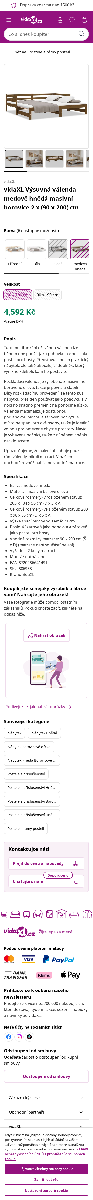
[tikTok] (29, 1036)
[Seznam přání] (72, 19)
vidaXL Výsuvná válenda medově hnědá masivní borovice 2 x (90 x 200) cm (41, 198)
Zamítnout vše (46, 1179)
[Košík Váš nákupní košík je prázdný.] (84, 19)
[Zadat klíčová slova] (81, 34)
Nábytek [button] (14, 733)
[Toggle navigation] (9, 20)
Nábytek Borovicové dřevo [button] (29, 746)
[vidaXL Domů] (31, 20)
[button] (15, 255)
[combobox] (46, 34)
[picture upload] (46, 670)
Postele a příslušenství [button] (26, 774)
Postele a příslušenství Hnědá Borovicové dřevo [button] (34, 814)
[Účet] (60, 19)
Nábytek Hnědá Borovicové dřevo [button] (34, 760)
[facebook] (8, 1036)
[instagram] (19, 1036)
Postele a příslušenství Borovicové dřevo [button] (34, 801)
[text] (19, 313)
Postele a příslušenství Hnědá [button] (32, 787)
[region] (46, 1162)
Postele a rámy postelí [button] (26, 828)
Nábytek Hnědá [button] (44, 733)
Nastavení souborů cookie (46, 1190)
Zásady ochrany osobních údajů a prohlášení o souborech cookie (46, 1154)
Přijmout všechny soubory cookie (46, 1169)
